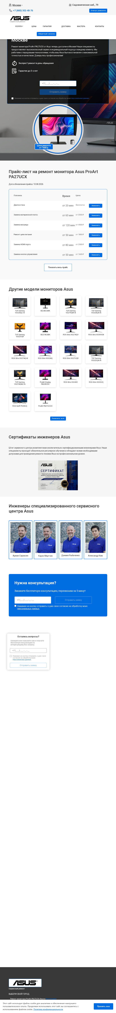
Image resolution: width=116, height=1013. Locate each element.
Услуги (18, 26)
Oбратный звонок (46, 34)
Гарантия (47, 26)
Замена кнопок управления (25, 254)
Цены (34, 26)
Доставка (66, 26)
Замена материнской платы (26, 215)
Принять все (103, 1006)
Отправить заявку (58, 92)
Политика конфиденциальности (48, 1009)
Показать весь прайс (58, 267)
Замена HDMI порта (22, 244)
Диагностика (19, 205)
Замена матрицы (21, 225)
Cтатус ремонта (98, 11)
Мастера (81, 26)
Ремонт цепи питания (23, 234)
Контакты (99, 26)
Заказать (96, 206)
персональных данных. (80, 98)
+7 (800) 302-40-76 (23, 10)
